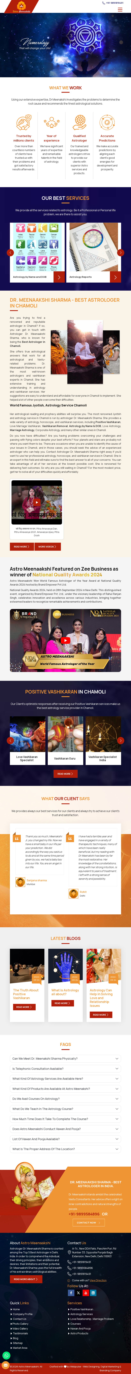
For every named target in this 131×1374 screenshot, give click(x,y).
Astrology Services (81, 1314)
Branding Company (110, 1370)
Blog (15, 1338)
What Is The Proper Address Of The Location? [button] (43, 1149)
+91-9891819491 (114, 2)
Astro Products (79, 1333)
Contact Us (19, 1319)
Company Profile (22, 1314)
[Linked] (93, 1293)
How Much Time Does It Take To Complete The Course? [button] (50, 1119)
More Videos (46, 546)
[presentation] (10, 252)
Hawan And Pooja (80, 1328)
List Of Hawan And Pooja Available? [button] (36, 1139)
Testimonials (20, 1333)
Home (16, 1309)
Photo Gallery (20, 1323)
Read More (20, 546)
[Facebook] (71, 1293)
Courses (75, 1323)
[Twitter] (78, 1293)
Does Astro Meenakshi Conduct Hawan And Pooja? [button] (46, 1129)
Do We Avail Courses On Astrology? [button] (36, 1099)
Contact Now (86, 1222)
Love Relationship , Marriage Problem (92, 1319)
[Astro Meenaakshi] (21, 6)
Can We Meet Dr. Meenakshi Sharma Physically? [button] (44, 1058)
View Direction (98, 1280)
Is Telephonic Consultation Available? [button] (37, 1069)
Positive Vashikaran (81, 1309)
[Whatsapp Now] (6, 1356)
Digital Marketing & (111, 1366)
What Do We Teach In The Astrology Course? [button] (42, 1109)
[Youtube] (86, 1293)
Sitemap (17, 1343)
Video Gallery (20, 1328)
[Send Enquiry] (6, 1365)
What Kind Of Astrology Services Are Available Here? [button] (47, 1079)
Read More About (24, 1279)
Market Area (19, 1348)
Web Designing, (91, 1366)
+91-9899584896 (84, 1214)
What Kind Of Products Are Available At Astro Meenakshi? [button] (51, 1089)
